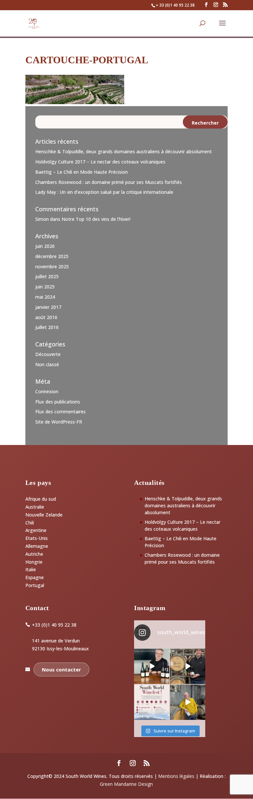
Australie (34, 507)
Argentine (35, 530)
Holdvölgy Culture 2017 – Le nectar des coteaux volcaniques (100, 162)
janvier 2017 (48, 307)
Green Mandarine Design (126, 784)
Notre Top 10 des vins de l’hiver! (96, 219)
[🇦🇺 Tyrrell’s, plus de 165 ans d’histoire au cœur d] (187, 702)
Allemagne (36, 546)
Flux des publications (57, 402)
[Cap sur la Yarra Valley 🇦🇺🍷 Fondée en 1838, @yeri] (151, 666)
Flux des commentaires (60, 411)
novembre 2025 (52, 266)
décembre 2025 (52, 256)
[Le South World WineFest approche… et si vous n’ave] (151, 702)
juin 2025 (45, 286)
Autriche (34, 554)
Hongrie (33, 562)
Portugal (34, 585)
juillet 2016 (47, 327)
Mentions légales (176, 776)
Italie (30, 569)
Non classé (47, 364)
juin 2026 (45, 246)
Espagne (34, 577)
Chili (29, 522)
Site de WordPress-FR (58, 422)
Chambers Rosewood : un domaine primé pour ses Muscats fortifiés (108, 182)
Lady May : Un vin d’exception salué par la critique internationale (104, 192)
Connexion (46, 391)
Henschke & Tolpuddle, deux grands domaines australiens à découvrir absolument (123, 151)
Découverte (48, 354)
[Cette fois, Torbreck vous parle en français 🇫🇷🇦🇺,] (187, 666)
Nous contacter (61, 669)
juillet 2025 (47, 276)
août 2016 (46, 317)
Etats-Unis (36, 538)
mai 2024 (45, 297)
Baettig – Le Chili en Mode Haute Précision (81, 172)
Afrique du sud (40, 499)
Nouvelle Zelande (44, 515)
